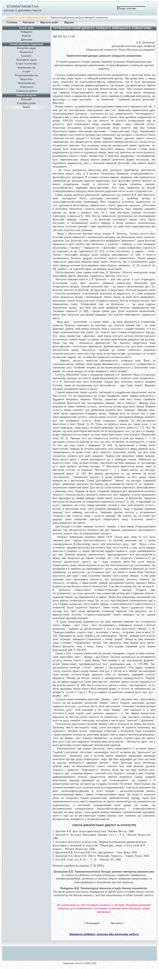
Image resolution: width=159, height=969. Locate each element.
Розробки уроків (26, 103)
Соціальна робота (26, 90)
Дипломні (26, 39)
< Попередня (91, 923)
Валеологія (26, 52)
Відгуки (69, 22)
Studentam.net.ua (23, 6)
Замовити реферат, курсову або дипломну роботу (104, 934)
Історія (26, 71)
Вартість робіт (49, 22)
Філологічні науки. (37, 17)
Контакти (28, 22)
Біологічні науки (26, 48)
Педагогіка (26, 79)
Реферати (26, 31)
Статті (21, 17)
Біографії (26, 99)
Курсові (26, 35)
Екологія (26, 55)
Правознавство (26, 83)
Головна (11, 17)
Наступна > (117, 923)
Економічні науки (26, 59)
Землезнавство (26, 67)
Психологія (26, 86)
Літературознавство (26, 75)
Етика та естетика (26, 63)
